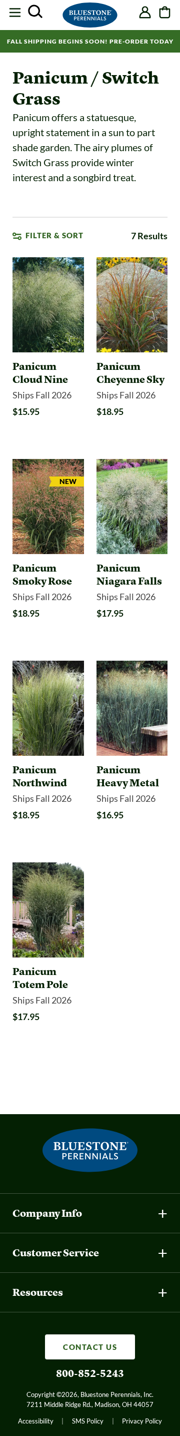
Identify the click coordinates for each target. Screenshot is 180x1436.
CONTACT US (90, 1346)
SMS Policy (88, 1421)
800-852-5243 (90, 1373)
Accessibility (36, 1421)
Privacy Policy (142, 1421)
